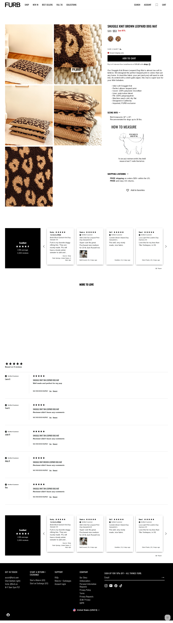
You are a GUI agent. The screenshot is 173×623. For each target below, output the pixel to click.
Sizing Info (113, 112)
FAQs (57, 577)
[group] (18, 364)
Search (137, 4)
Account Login (60, 583)
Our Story (83, 577)
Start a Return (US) (37, 580)
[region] (105, 246)
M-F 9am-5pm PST (12, 587)
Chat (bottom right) (12, 580)
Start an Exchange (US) (39, 583)
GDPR (82, 602)
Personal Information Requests (88, 585)
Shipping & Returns (117, 173)
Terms (82, 593)
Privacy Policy (85, 589)
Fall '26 (59, 4)
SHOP (27, 4)
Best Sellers (47, 4)
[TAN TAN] (118, 39)
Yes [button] (50, 391)
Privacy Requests (86, 596)
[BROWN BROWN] (111, 39)
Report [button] (55, 391)
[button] (44, 246)
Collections (71, 4)
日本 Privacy (85, 599)
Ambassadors (85, 580)
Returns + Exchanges (63, 580)
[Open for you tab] (8, 615)
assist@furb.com (12, 577)
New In (35, 4)
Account (147, 4)
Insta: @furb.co (11, 583)
